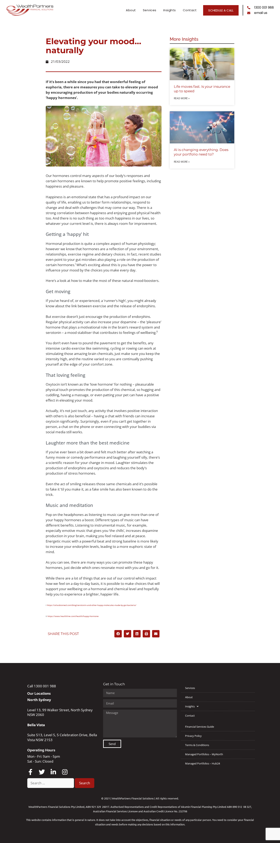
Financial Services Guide (199, 726)
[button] (118, 633)
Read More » (182, 98)
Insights (169, 10)
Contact (190, 10)
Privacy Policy (193, 736)
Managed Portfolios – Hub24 (202, 763)
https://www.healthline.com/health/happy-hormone (73, 616)
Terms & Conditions (197, 745)
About (131, 10)
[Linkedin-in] (53, 772)
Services (149, 10)
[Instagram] (65, 772)
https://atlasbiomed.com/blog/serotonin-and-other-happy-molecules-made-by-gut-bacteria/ (91, 605)
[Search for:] (51, 783)
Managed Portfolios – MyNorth (204, 754)
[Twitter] (42, 772)
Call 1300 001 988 (41, 686)
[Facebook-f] (30, 772)
